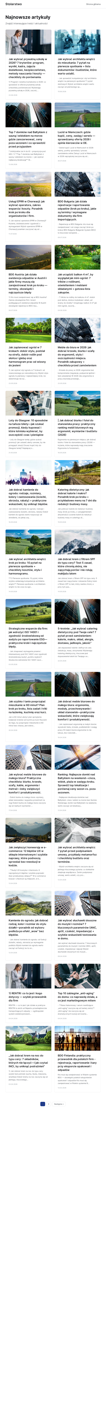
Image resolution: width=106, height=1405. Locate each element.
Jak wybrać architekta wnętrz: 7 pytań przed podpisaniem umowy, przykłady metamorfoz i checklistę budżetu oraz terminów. (77, 854)
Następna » (59, 1104)
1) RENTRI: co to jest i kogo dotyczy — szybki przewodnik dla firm (27, 997)
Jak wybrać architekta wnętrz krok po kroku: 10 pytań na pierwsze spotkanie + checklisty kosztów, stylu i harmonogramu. (27, 566)
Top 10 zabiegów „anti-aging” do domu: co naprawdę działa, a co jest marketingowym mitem (77, 997)
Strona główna (93, 4)
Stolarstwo (13, 4)
